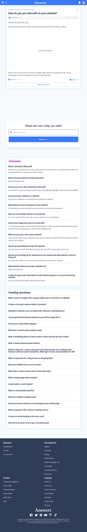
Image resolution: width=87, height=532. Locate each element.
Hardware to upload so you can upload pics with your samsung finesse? (36, 311)
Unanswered (7, 454)
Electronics (18, 9)
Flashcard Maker (9, 490)
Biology (46, 454)
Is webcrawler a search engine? (20, 384)
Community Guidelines (11, 482)
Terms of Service (50, 490)
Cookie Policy (48, 501)
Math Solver (7, 497)
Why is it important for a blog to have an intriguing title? (30, 358)
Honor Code (7, 486)
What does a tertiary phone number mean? (25, 330)
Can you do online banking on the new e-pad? (26, 416)
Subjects (10, 9)
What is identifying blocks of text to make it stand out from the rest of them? (38, 337)
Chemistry (47, 450)
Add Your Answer (44, 84)
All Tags (6, 450)
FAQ (4, 501)
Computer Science (50, 470)
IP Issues (47, 505)
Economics (48, 474)
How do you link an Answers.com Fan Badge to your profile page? (34, 403)
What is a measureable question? (21, 390)
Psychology (48, 466)
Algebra (47, 447)
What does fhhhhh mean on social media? (24, 365)
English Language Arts (52, 462)
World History (49, 458)
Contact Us (48, 486)
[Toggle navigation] (3, 2)
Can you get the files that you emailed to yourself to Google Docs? (34, 317)
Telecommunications (29, 9)
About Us (47, 482)
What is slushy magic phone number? (22, 377)
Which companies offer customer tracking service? (28, 410)
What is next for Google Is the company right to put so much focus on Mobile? (39, 298)
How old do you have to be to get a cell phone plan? (28, 423)
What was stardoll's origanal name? (22, 397)
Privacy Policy (49, 493)
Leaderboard (7, 447)
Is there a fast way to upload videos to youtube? (27, 304)
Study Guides (7, 493)
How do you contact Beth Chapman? (22, 324)
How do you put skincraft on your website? (32, 13)
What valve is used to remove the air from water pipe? (29, 371)
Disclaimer (47, 497)
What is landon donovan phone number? (24, 343)
